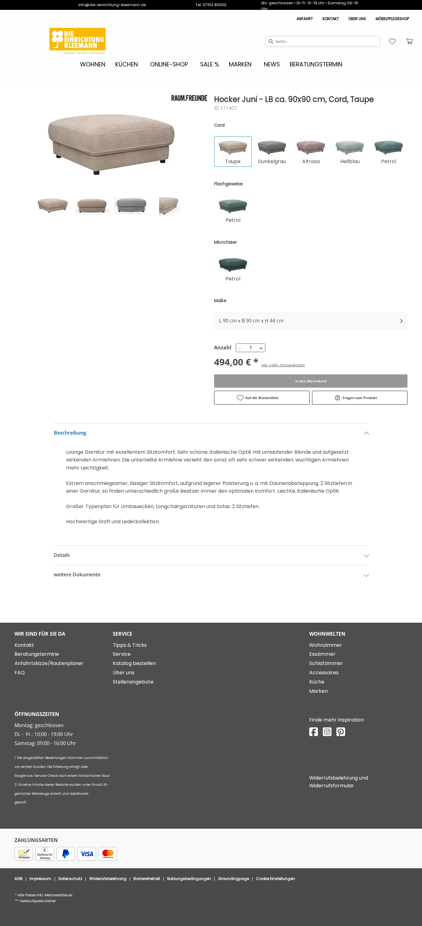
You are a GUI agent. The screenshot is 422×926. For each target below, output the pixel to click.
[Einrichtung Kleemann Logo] (77, 41)
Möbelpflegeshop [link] (392, 18)
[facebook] (313, 732)
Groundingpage (233, 878)
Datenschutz (70, 878)
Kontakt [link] (331, 18)
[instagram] (327, 732)
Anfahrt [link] (305, 18)
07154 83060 (214, 4)
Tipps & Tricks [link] (130, 645)
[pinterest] (340, 732)
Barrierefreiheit (146, 878)
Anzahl (222, 347)
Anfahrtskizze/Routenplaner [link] (49, 663)
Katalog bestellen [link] (134, 663)
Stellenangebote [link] (133, 681)
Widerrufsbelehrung (107, 878)
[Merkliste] (392, 41)
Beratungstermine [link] (37, 654)
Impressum (40, 878)
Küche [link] (316, 681)
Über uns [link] (123, 672)
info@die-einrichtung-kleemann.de (112, 4)
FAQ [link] (20, 672)
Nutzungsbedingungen (189, 878)
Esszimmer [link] (322, 654)
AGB (19, 878)
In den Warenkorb (311, 381)
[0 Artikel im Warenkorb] (410, 41)
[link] (92, 64)
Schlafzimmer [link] (326, 663)
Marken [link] (318, 691)
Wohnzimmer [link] (325, 645)
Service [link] (122, 654)
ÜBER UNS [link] (357, 18)
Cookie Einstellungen (275, 878)
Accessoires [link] (324, 672)
